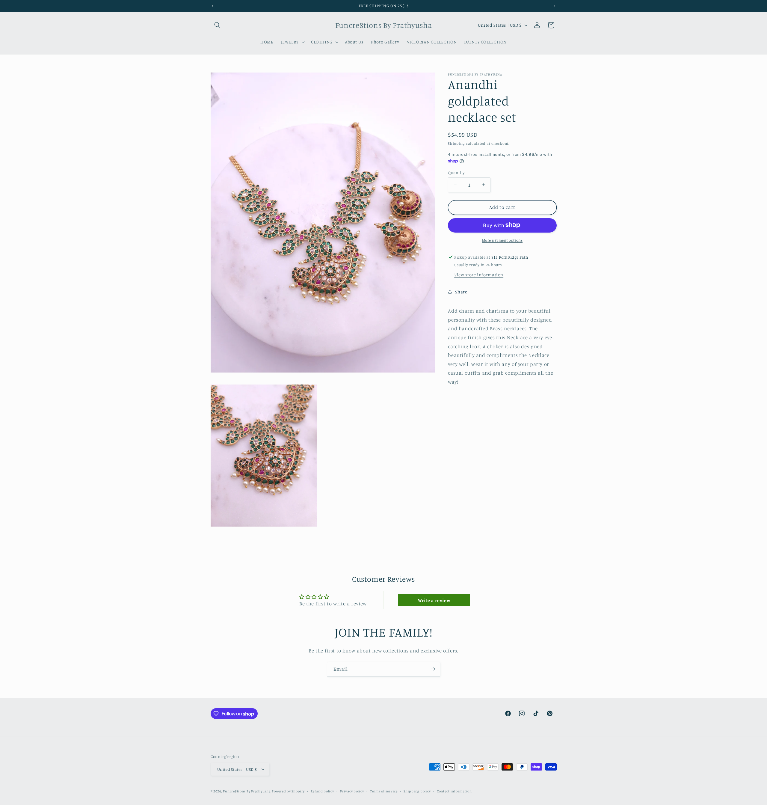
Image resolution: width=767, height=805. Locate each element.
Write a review (434, 600)
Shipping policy (417, 791)
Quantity (456, 172)
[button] (217, 25)
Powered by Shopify (288, 791)
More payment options (502, 240)
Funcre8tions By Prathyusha (247, 791)
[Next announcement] (554, 6)
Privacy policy (352, 791)
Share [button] (461, 291)
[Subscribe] (433, 669)
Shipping (456, 143)
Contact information (454, 791)
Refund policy (322, 791)
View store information (478, 274)
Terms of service (384, 791)
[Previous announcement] (212, 6)
